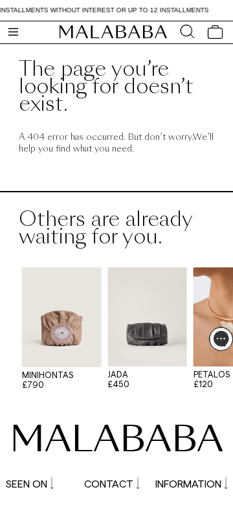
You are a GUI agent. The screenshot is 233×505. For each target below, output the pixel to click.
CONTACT (108, 483)
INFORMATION (188, 483)
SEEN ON (26, 483)
